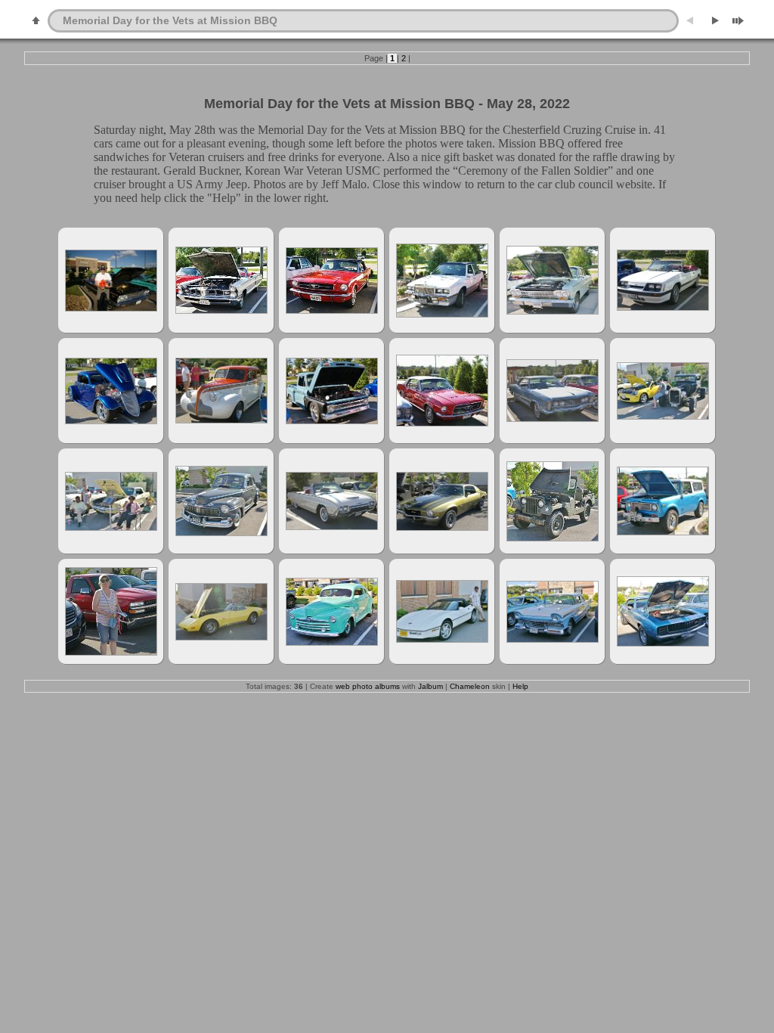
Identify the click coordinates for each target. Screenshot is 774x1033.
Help (520, 686)
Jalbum (430, 686)
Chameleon (470, 686)
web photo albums (368, 686)
